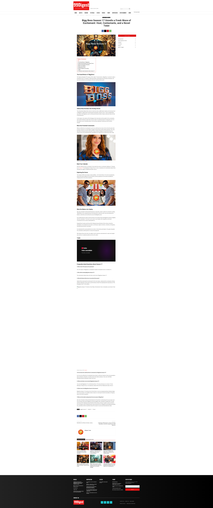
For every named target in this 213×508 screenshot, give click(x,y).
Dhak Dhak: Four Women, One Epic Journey (84, 422)
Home (78, 15)
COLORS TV (89, 409)
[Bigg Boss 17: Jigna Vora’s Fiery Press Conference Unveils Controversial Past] (96, 446)
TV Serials (109, 17)
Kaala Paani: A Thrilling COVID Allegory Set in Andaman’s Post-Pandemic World (108, 452)
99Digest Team (88, 430)
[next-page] (79, 469)
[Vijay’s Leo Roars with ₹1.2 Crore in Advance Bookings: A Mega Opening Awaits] (83, 459)
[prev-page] (77, 469)
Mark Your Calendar (81, 65)
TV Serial (94, 409)
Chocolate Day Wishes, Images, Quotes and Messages (78, 491)
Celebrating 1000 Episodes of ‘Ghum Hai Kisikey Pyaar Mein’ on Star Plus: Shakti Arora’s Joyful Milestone (106, 424)
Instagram (85, 161)
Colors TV (81, 167)
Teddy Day (75, 489)
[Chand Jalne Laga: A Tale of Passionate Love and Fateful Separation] (83, 446)
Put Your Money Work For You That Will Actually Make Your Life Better (91, 490)
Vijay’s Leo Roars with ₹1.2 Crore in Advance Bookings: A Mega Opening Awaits (83, 465)
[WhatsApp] (110, 31)
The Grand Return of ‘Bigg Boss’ (84, 62)
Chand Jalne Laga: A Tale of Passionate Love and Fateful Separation (81, 452)
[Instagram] (105, 502)
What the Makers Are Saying (83, 68)
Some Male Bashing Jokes (116, 488)
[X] (105, 31)
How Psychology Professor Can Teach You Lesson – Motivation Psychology (91, 487)
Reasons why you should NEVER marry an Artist (116, 484)
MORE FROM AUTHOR (90, 439)
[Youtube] (111, 502)
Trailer (79, 69)
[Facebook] (103, 31)
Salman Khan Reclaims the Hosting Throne (86, 63)
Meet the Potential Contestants (84, 64)
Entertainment (82, 15)
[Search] (129, 9)
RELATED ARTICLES (81, 439)
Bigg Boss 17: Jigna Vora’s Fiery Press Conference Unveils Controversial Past (95, 452)
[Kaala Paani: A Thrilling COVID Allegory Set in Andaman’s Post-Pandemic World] (109, 446)
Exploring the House (81, 67)
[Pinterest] (108, 31)
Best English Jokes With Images (117, 489)
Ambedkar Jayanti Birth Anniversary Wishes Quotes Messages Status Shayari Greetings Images (78, 483)
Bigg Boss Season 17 (83, 409)
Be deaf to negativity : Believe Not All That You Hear (91, 484)
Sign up (132, 489)
